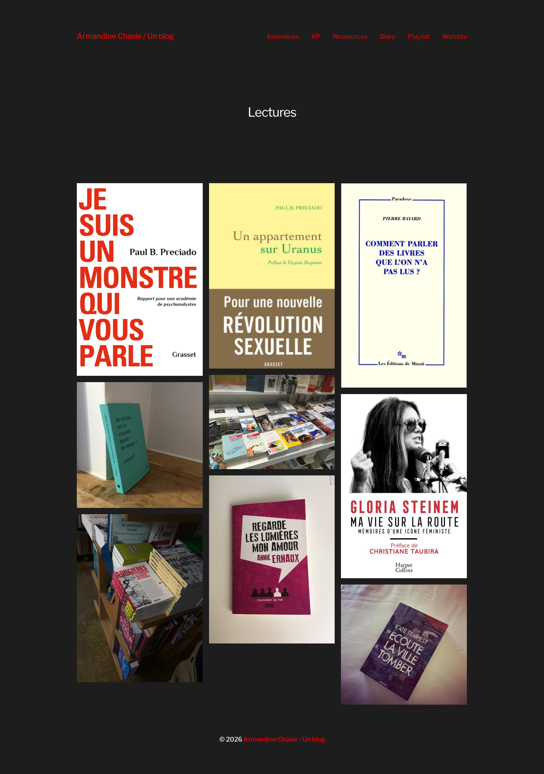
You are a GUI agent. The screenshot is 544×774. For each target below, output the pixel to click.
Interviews (283, 36)
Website (454, 36)
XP (315, 36)
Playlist (419, 36)
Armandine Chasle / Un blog (125, 36)
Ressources (350, 36)
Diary (387, 36)
